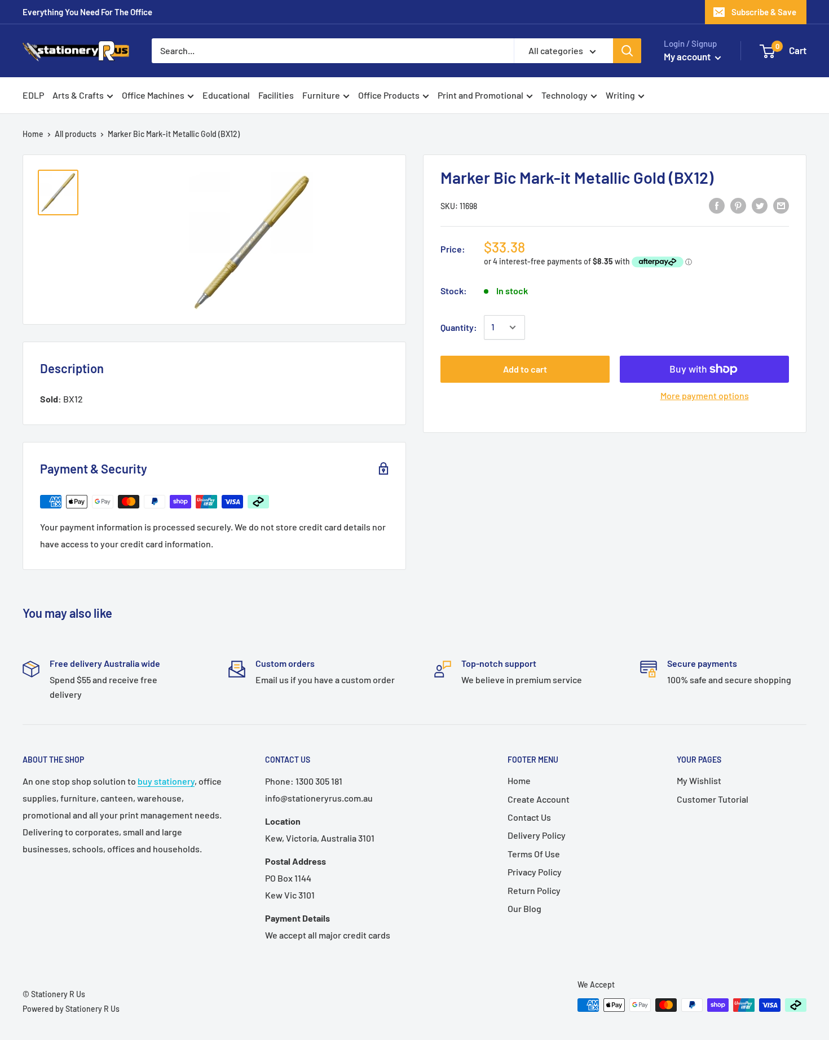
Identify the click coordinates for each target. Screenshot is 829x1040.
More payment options (704, 395)
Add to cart (525, 369)
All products (75, 134)
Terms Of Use (534, 853)
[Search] (627, 50)
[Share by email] (781, 205)
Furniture (321, 95)
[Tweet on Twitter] (760, 205)
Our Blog (524, 908)
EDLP (33, 95)
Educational (226, 95)
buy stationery (166, 781)
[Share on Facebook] (717, 205)
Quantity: (458, 327)
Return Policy (534, 890)
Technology (564, 95)
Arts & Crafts (78, 95)
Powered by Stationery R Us (71, 1009)
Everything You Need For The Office (87, 12)
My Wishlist (699, 780)
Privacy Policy (535, 871)
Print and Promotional (480, 95)
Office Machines (153, 95)
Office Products (389, 95)
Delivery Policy (537, 835)
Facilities (276, 95)
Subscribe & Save (763, 12)
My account (688, 56)
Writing (620, 95)
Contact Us (529, 817)
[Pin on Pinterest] (738, 205)
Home (33, 134)
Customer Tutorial (712, 799)
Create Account (539, 799)
